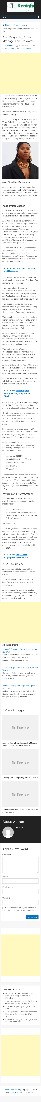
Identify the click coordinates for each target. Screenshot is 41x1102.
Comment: (6, 855)
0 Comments (25, 48)
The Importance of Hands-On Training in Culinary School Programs (21, 1002)
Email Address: (8, 887)
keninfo (10, 46)
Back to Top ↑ (32, 1092)
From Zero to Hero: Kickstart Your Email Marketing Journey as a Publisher (19, 995)
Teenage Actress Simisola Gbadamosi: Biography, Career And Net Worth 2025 (21, 1014)
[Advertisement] (20, 73)
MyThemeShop (18, 1092)
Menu (4, 17)
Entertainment (8, 48)
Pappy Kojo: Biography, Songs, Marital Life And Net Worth (21, 1020)
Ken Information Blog (12, 1090)
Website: (6, 898)
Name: (5, 876)
